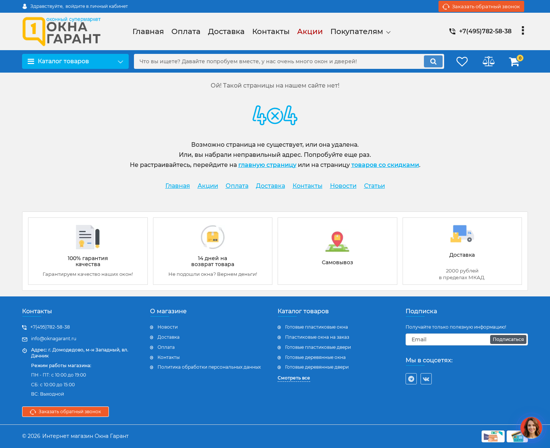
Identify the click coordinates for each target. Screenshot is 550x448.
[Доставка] (462, 251)
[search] (433, 61)
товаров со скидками (385, 164)
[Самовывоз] (337, 251)
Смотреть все (294, 378)
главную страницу (267, 164)
